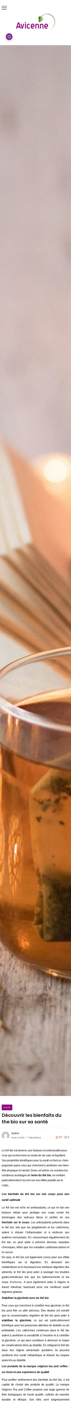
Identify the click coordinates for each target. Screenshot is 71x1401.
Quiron (15, 1133)
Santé (7, 1107)
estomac (17, 1282)
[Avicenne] (35, 21)
